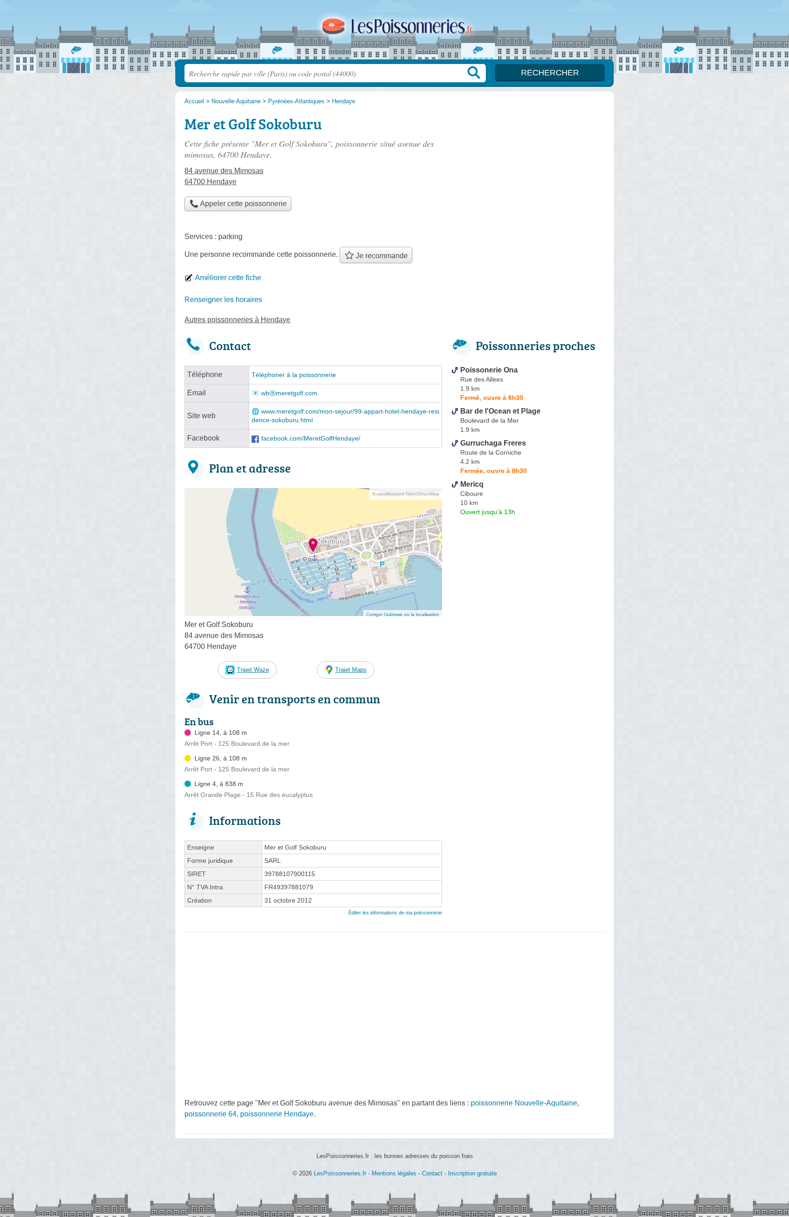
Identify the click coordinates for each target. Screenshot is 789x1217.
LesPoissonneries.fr (394, 32)
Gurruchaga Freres (493, 443)
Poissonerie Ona (489, 370)
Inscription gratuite (472, 1173)
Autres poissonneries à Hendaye (237, 320)
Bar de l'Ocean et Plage (500, 411)
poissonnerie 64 (210, 1114)
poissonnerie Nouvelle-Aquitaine (524, 1103)
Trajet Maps (351, 669)
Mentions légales (394, 1173)
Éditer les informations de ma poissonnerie (395, 912)
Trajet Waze (253, 669)
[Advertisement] (528, 732)
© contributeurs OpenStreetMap (405, 493)
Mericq (472, 484)
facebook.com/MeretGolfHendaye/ (310, 438)
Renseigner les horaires (223, 299)
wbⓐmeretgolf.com (289, 393)
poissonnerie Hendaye (277, 1114)
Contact (432, 1173)
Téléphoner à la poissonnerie (294, 375)
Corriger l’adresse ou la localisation (402, 614)
